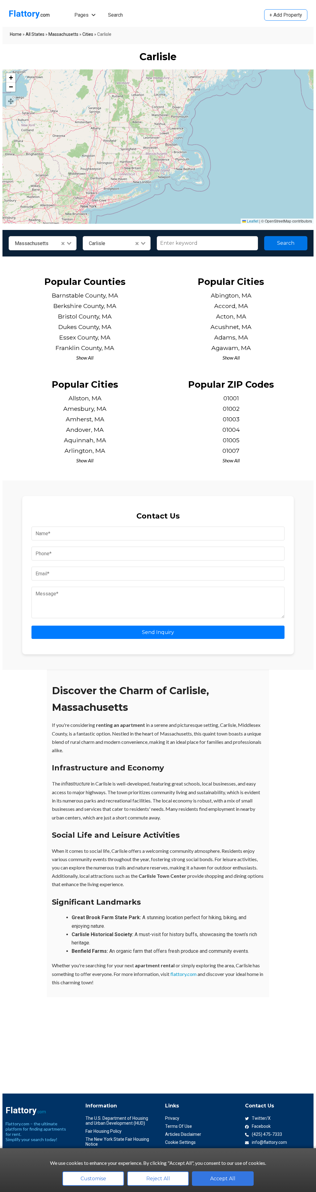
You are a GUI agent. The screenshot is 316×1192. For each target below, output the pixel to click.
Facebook (261, 1126)
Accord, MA (231, 306)
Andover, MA (85, 429)
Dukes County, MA (84, 327)
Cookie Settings (180, 1142)
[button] (10, 77)
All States (35, 34)
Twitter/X (261, 1118)
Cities (87, 34)
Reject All (158, 1179)
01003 (231, 419)
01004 (231, 429)
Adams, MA (231, 337)
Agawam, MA (231, 348)
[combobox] (42, 243)
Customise (93, 1179)
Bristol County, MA (85, 316)
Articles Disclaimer (183, 1134)
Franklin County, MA (85, 348)
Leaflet (252, 220)
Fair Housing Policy (103, 1131)
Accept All (222, 1179)
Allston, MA (85, 398)
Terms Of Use (178, 1126)
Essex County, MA (84, 337)
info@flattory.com (269, 1142)
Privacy (172, 1118)
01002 (231, 408)
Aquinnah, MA (85, 440)
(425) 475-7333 (267, 1134)
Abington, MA (231, 295)
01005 (231, 440)
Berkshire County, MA (84, 306)
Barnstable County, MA (85, 295)
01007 (230, 450)
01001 (231, 398)
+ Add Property (285, 15)
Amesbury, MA (84, 408)
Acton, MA (231, 316)
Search (115, 15)
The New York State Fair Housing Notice (117, 1142)
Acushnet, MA (231, 327)
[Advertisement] (158, 1040)
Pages (82, 15)
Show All (85, 358)
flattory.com (183, 974)
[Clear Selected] (62, 243)
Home (16, 34)
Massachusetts (63, 34)
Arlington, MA (84, 450)
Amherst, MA (85, 419)
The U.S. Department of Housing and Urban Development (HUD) (116, 1121)
